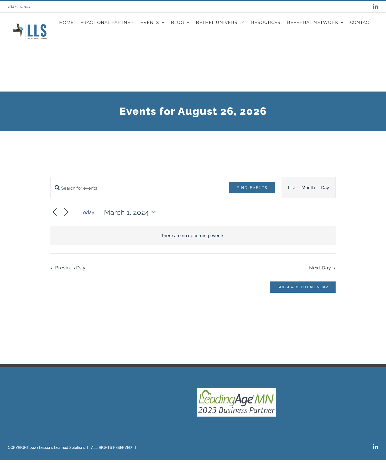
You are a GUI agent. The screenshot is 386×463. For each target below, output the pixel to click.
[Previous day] (54, 212)
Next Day (320, 267)
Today (87, 212)
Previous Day (70, 267)
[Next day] (66, 212)
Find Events (252, 187)
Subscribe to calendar (303, 287)
